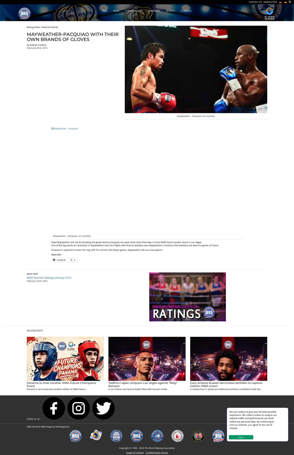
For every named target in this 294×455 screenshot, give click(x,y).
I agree (241, 437)
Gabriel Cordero (38, 44)
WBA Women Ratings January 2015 (49, 277)
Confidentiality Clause (157, 452)
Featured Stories (49, 27)
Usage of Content (135, 452)
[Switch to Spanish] (285, 1)
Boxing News (33, 27)
